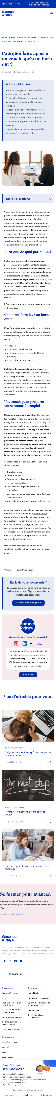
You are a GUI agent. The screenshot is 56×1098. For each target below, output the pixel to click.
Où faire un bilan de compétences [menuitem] (36, 1016)
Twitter (38, 644)
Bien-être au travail (27, 38)
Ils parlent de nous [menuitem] (10, 1042)
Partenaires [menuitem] (6, 1047)
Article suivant (28, 25)
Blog (13, 38)
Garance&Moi (21, 72)
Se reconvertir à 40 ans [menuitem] (12, 1017)
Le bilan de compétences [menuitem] (38, 998)
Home (4, 38)
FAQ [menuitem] (4, 1052)
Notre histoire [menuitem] (33, 993)
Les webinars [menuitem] (33, 1010)
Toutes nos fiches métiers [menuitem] (13, 1030)
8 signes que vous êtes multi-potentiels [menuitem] (11, 1023)
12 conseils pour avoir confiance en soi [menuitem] (11, 1011)
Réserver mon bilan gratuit (28, 603)
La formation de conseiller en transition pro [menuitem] (39, 1004)
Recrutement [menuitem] (7, 1058)
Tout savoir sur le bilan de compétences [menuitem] (13, 1004)
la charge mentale (30, 525)
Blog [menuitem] (4, 998)
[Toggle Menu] (51, 13)
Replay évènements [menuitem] (10, 993)
